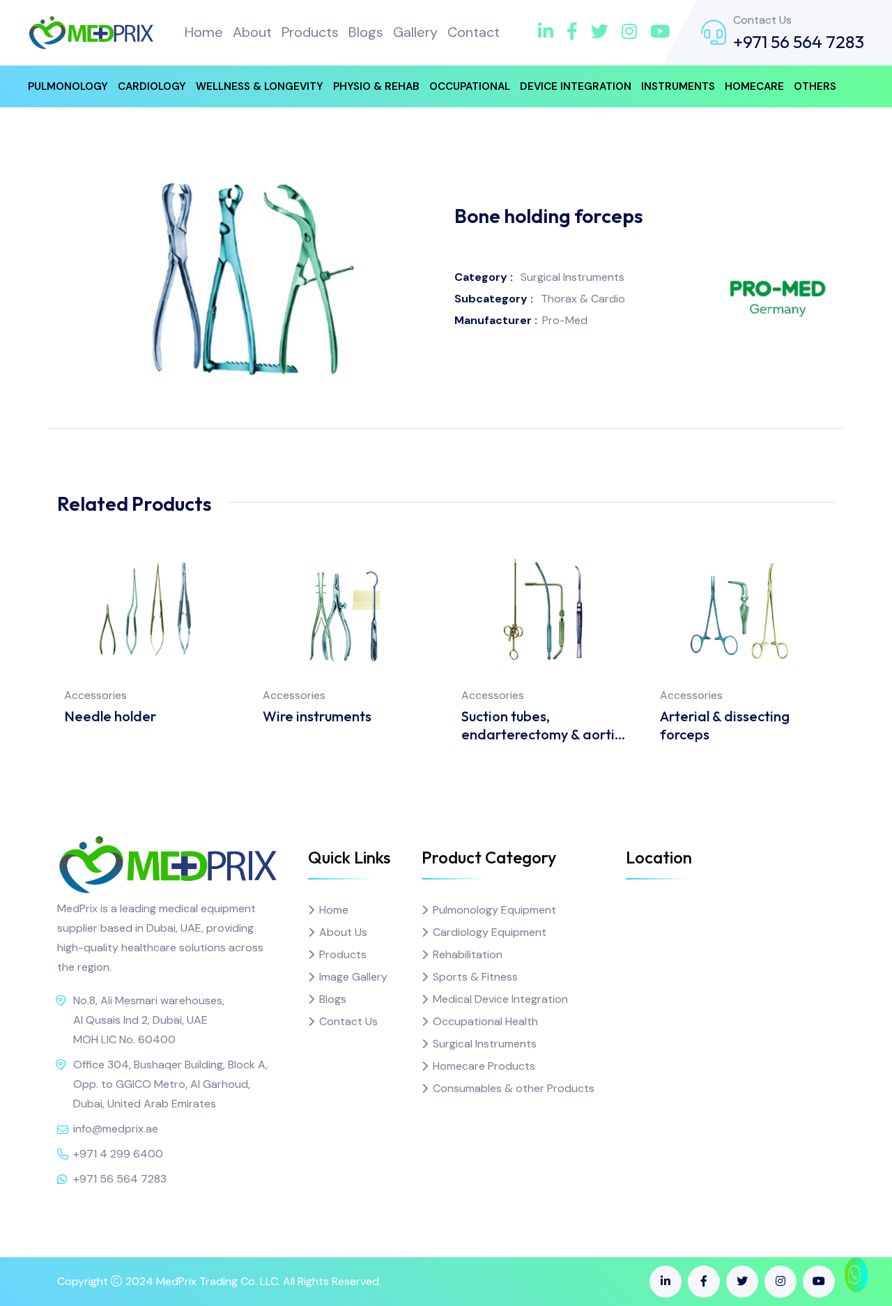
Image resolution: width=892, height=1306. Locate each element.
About (252, 32)
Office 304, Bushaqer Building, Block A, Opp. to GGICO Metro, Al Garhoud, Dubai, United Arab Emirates (170, 1084)
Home (204, 32)
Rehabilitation (467, 954)
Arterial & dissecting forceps (725, 725)
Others (815, 86)
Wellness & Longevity (259, 86)
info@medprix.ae (115, 1128)
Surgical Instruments (485, 1043)
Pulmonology (68, 86)
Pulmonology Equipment (494, 909)
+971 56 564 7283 (798, 42)
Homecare (754, 86)
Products (310, 32)
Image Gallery (353, 976)
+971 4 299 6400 (118, 1153)
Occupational (469, 86)
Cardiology (152, 86)
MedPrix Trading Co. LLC (217, 1281)
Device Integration (575, 86)
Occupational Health (485, 1021)
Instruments (678, 86)
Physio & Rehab (376, 86)
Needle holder (110, 716)
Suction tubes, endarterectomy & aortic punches (541, 725)
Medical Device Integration (500, 999)
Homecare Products (484, 1066)
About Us (343, 932)
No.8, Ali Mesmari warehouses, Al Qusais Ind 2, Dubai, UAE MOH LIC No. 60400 (148, 1020)
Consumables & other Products (513, 1088)
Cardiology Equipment (489, 932)
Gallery (415, 32)
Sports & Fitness (475, 976)
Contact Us (348, 1021)
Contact (473, 32)
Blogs (365, 32)
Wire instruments (317, 716)
